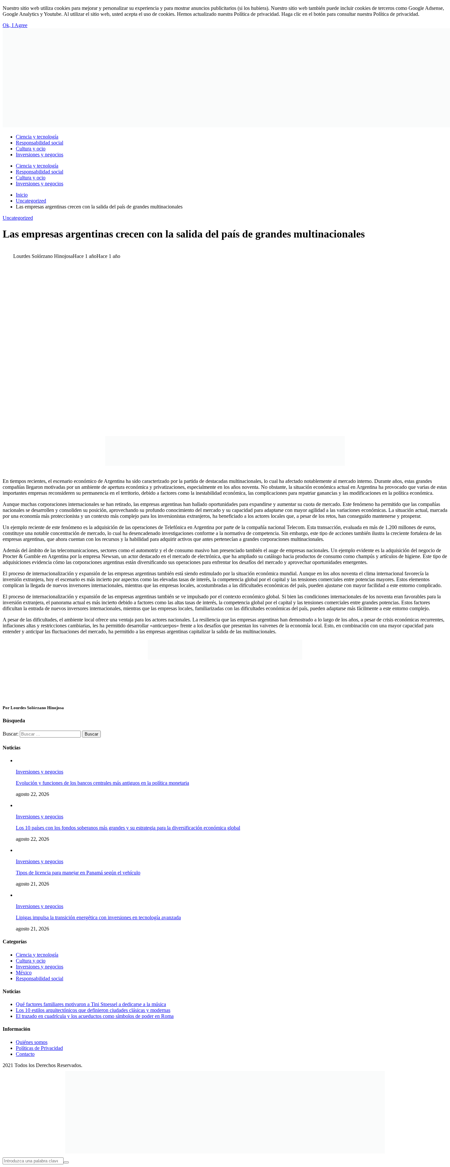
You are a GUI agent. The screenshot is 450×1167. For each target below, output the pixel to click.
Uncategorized (18, 218)
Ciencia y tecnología (37, 955)
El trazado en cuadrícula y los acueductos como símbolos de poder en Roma (95, 1016)
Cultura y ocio (30, 960)
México (24, 972)
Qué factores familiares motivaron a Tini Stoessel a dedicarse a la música (91, 1004)
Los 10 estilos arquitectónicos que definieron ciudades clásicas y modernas (93, 1010)
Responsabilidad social (39, 978)
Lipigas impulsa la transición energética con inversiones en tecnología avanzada (98, 917)
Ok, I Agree (15, 25)
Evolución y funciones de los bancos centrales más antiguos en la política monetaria (102, 783)
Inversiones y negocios (39, 771)
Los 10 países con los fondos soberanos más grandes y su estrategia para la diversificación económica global (128, 828)
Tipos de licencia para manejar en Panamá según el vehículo (78, 872)
